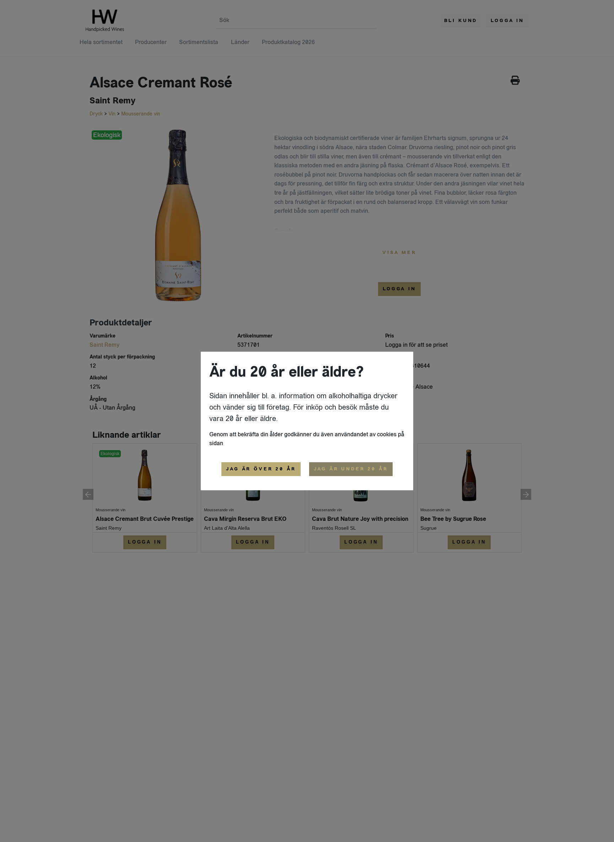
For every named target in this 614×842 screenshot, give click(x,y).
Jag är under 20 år (351, 469)
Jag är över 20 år (261, 469)
